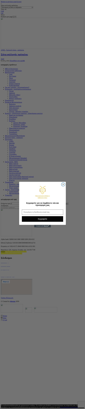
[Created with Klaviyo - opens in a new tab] (42, 226)
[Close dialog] (63, 184)
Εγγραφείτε (42, 219)
